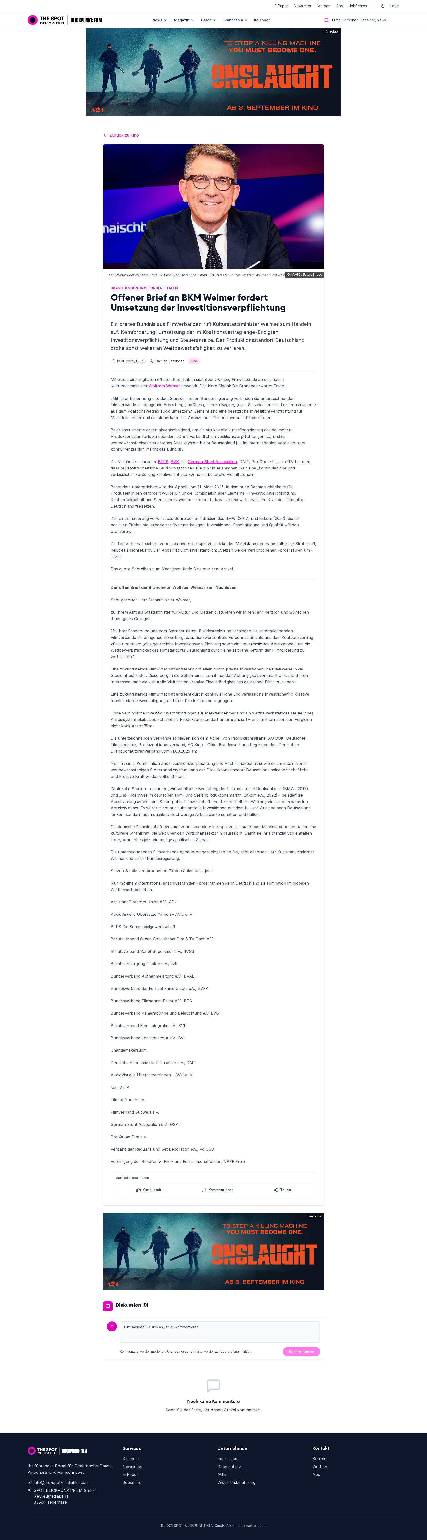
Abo (339, 6)
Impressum (227, 1458)
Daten (206, 20)
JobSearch (358, 6)
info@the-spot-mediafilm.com (61, 1482)
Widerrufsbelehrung (236, 1482)
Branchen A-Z (235, 20)
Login (394, 6)
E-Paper (281, 6)
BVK (175, 461)
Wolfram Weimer (165, 385)
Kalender (262, 20)
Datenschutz (229, 1466)
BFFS (163, 461)
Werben (323, 6)
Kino (194, 361)
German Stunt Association (212, 461)
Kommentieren (301, 1351)
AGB (221, 1474)
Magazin (181, 20)
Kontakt (319, 1458)
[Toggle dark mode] (382, 6)
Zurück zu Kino (124, 135)
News (157, 20)
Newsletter (302, 6)
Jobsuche (132, 1482)
